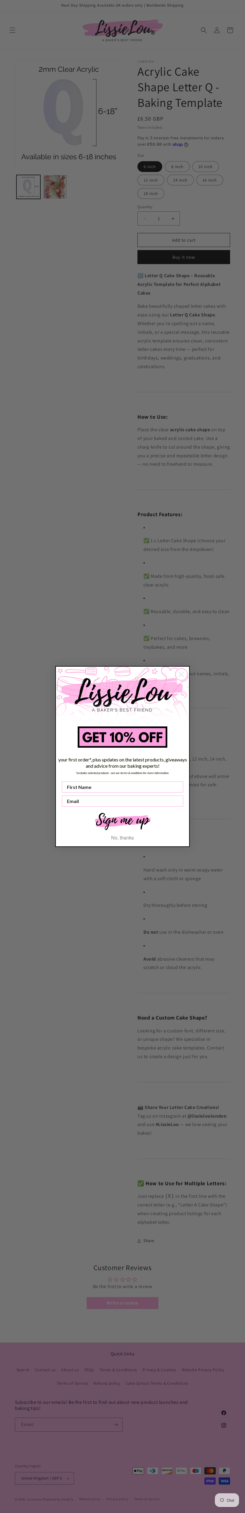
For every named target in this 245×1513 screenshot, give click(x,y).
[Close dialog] (181, 674)
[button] (122, 821)
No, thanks (122, 837)
